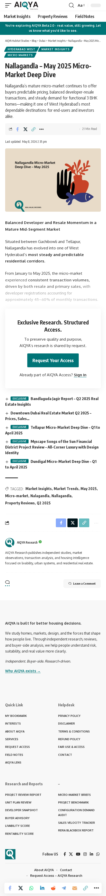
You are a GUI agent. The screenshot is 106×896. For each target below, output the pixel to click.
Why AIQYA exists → (23, 671)
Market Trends (66, 488)
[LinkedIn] (91, 854)
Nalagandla (39, 496)
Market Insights (55, 49)
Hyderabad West (22, 49)
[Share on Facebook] (17, 129)
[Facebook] (64, 854)
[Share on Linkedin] (42, 888)
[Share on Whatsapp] (31, 888)
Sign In (80, 374)
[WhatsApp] (98, 854)
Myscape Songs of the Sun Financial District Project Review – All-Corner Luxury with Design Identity (52, 447)
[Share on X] (25, 129)
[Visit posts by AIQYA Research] (9, 542)
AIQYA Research (27, 542)
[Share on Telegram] (63, 888)
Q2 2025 (44, 503)
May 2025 (89, 488)
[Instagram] (85, 854)
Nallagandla (61, 496)
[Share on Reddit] (53, 888)
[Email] (74, 888)
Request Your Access (53, 360)
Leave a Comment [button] (84, 583)
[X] (71, 854)
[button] (9, 5)
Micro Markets (20, 55)
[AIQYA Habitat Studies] (26, 5)
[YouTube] (78, 854)
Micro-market (16, 496)
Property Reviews (20, 503)
